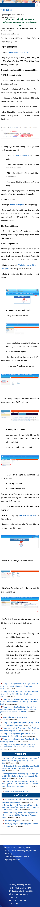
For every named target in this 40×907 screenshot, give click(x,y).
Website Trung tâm (23, 155)
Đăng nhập (6, 268)
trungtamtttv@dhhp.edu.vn (18, 52)
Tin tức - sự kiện (21, 795)
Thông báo (6, 9)
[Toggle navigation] (37, 5)
